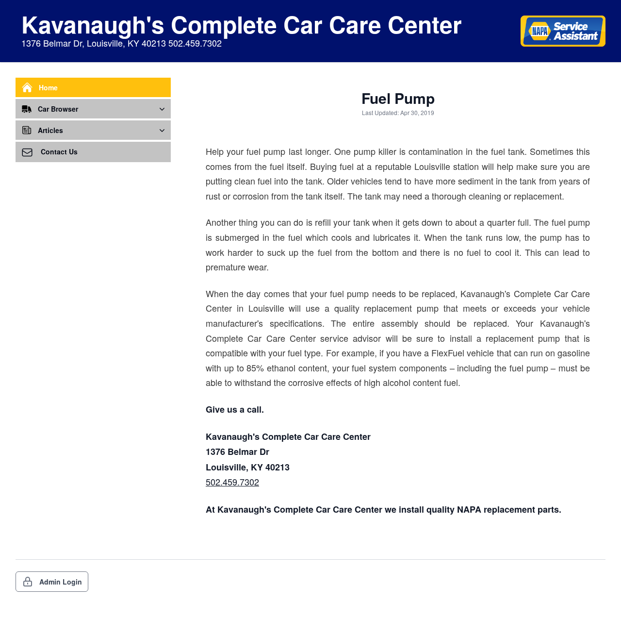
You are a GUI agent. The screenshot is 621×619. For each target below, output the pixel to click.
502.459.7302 (232, 481)
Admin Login (60, 581)
